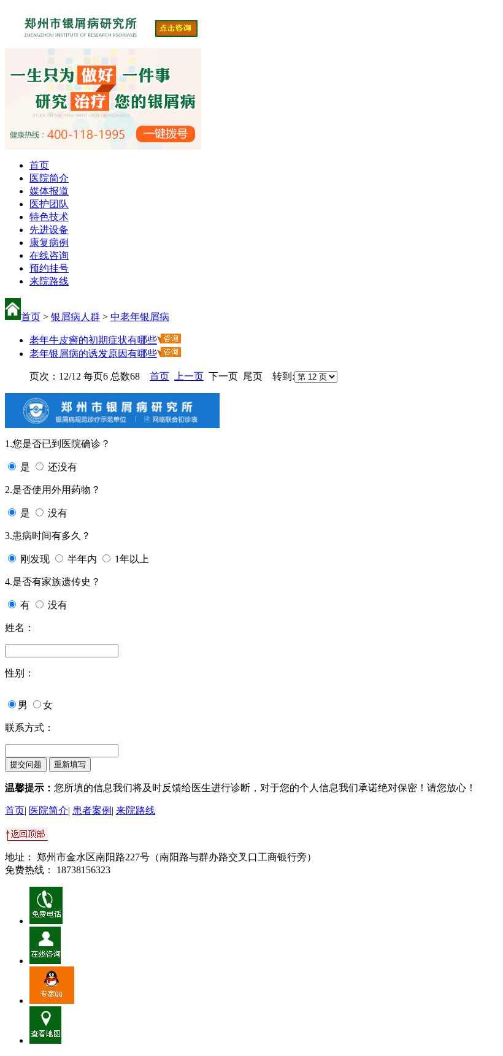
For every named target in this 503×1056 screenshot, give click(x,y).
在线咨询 (49, 255)
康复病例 (49, 242)
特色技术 (49, 217)
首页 (39, 165)
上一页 (189, 376)
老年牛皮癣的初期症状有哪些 (93, 340)
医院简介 (49, 178)
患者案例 (92, 810)
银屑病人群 (75, 317)
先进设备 (49, 229)
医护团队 (49, 204)
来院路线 (49, 281)
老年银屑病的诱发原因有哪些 (93, 353)
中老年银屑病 (139, 317)
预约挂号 (49, 268)
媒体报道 (49, 191)
